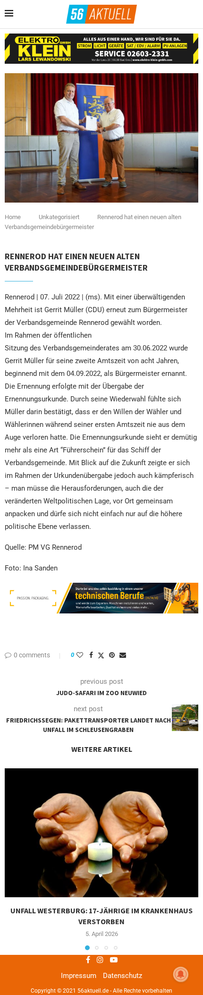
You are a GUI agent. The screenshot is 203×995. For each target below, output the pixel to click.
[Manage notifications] (180, 974)
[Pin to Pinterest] (112, 655)
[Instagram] (100, 959)
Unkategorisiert (59, 217)
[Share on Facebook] (91, 655)
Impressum (78, 975)
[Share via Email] (122, 655)
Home (13, 217)
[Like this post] (79, 655)
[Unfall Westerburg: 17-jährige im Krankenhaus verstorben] (101, 832)
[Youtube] (114, 959)
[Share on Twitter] (101, 655)
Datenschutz (122, 975)
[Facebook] (88, 959)
